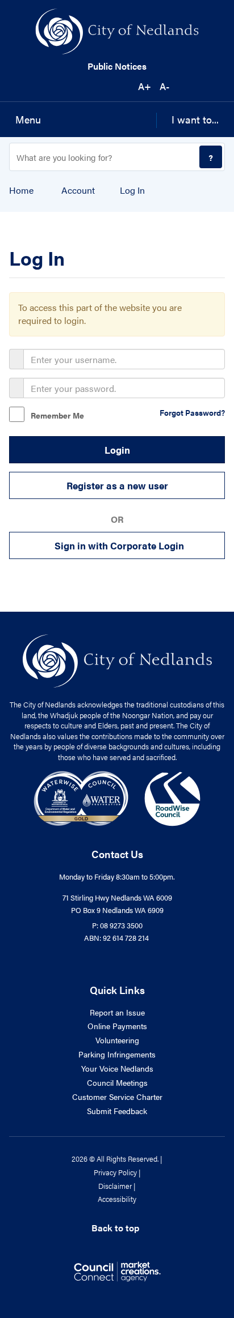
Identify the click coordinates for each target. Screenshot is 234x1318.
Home (21, 190)
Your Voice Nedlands (117, 1068)
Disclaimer (115, 1185)
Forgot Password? (192, 412)
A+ (144, 86)
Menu (28, 119)
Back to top (115, 1227)
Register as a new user (117, 485)
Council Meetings (117, 1082)
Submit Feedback (117, 1110)
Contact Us (117, 854)
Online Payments (117, 1025)
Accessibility (117, 1198)
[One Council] (117, 797)
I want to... (195, 119)
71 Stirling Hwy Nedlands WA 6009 (117, 897)
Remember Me (57, 415)
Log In (132, 190)
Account (78, 190)
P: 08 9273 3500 (117, 925)
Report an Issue (117, 1012)
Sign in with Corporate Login (119, 545)
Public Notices (117, 66)
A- (164, 86)
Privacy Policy (115, 1172)
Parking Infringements (117, 1054)
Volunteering (117, 1040)
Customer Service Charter (117, 1096)
